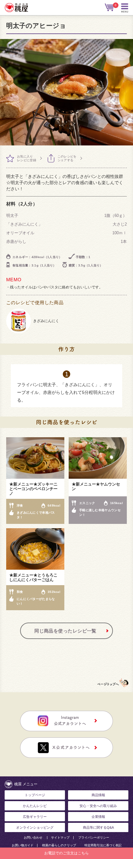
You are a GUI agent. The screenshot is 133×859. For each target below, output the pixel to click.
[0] (110, 7)
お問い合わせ (33, 837)
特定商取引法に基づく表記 (103, 845)
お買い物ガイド (22, 845)
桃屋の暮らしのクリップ (59, 845)
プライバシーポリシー (93, 837)
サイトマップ (60, 837)
